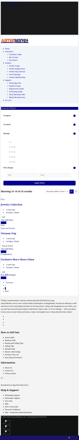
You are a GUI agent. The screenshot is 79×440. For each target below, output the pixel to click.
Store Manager (15, 74)
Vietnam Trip (8, 233)
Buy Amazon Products (13, 357)
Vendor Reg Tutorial (17, 71)
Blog (6, 404)
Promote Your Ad (11, 355)
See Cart (8, 100)
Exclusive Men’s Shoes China (17, 259)
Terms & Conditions (12, 409)
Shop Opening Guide (17, 94)
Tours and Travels (8, 228)
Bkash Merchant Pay (17, 97)
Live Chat (8, 401)
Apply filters (39, 183)
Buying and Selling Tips (14, 343)
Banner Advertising (12, 352)
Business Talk (10, 340)
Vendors (8, 63)
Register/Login (15, 86)
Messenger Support (12, 398)
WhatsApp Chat (15, 83)
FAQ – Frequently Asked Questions (18, 412)
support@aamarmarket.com (17, 6)
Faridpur (9, 212)
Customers (9, 51)
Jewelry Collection (11, 205)
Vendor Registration (17, 69)
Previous (9, 282)
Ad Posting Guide (15, 91)
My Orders (13, 60)
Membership (10, 349)
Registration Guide (16, 89)
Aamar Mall (9, 337)
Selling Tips (9, 346)
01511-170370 (11, 3)
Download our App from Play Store (14, 385)
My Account (13, 57)
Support (8, 80)
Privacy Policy (10, 373)
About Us (8, 368)
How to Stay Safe (11, 407)
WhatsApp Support (12, 395)
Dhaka (16, 212)
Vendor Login (14, 66)
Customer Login (15, 54)
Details (3, 222)
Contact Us (9, 370)
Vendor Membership (17, 77)
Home (7, 49)
